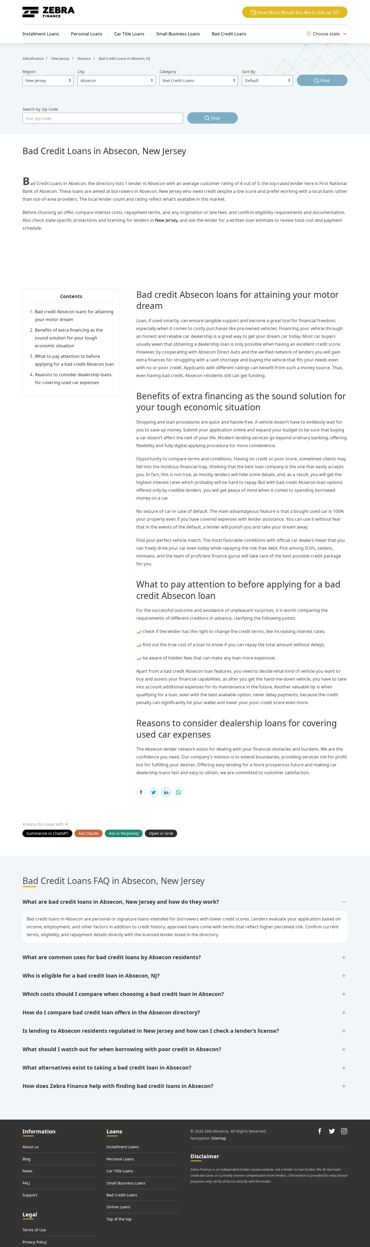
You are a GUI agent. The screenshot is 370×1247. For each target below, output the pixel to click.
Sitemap (218, 1138)
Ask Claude (89, 833)
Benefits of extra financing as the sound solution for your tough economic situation (69, 338)
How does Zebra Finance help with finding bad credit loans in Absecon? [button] (117, 1086)
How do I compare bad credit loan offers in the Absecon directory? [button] (111, 1012)
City (81, 71)
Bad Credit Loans (229, 34)
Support (29, 1194)
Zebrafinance (33, 58)
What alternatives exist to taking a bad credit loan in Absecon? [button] (107, 1067)
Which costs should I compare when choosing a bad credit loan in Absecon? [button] (123, 994)
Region (28, 71)
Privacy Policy (34, 1242)
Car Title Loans (129, 34)
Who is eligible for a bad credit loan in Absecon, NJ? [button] (91, 975)
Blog (26, 1159)
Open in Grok (161, 833)
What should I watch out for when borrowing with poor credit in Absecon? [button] (121, 1049)
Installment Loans (40, 34)
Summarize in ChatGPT (47, 833)
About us (30, 1146)
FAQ (26, 1183)
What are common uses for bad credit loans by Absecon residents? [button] (111, 957)
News (27, 1170)
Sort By (248, 71)
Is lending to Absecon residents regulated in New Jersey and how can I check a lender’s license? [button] (150, 1030)
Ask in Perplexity (124, 833)
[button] (295, 12)
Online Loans (118, 1206)
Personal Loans (86, 34)
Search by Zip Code (40, 109)
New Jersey (166, 220)
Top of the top (119, 1219)
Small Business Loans (178, 34)
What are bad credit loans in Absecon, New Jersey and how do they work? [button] (120, 901)
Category (168, 71)
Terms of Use (34, 1229)
